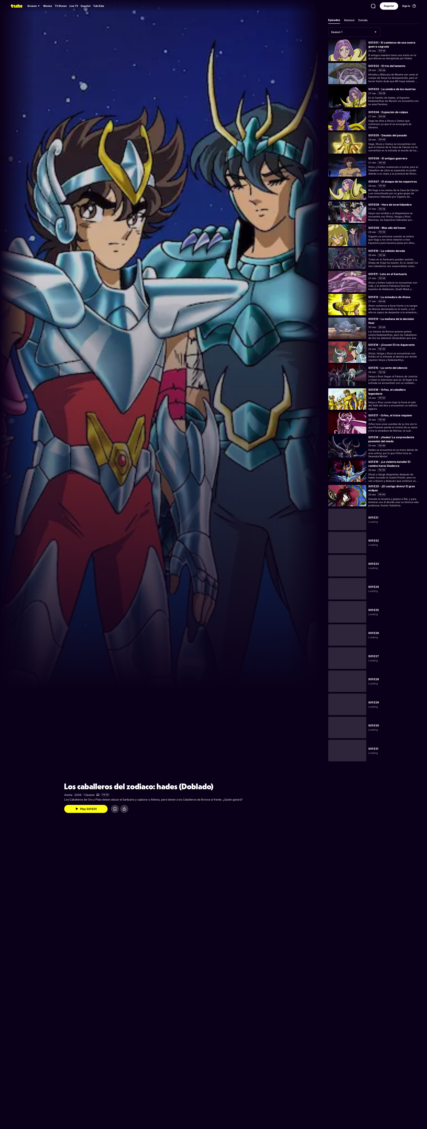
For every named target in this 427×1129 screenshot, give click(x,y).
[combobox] (354, 32)
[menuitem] (34, 6)
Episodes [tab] (334, 20)
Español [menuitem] (85, 6)
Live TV (73, 6)
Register (389, 6)
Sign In (406, 6)
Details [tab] (363, 20)
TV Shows (61, 6)
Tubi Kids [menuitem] (98, 6)
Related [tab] (349, 20)
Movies (47, 6)
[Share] (124, 809)
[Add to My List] (115, 809)
